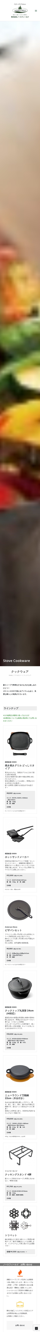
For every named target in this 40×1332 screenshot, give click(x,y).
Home (11, 675)
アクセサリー (18, 675)
